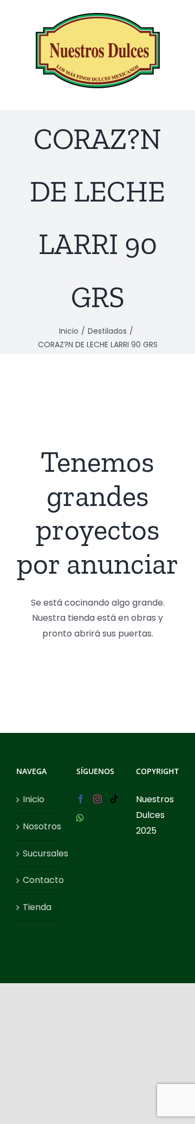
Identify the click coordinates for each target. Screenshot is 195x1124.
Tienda (37, 907)
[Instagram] (97, 799)
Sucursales (38, 853)
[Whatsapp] (80, 818)
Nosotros (38, 826)
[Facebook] (80, 799)
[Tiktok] (114, 799)
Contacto (38, 880)
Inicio (33, 799)
